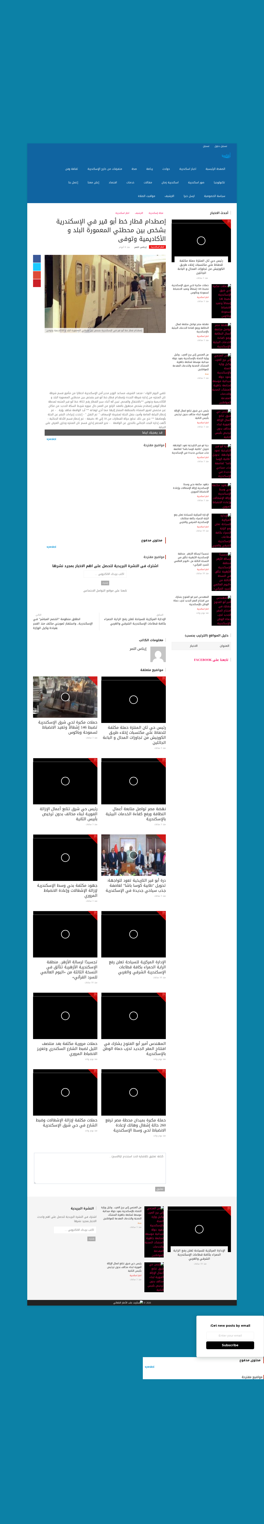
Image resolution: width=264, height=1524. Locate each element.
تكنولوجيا (220, 182)
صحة (135, 169)
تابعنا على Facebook (211, 660)
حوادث (166, 169)
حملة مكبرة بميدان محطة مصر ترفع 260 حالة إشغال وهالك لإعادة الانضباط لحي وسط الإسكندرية (135, 1125)
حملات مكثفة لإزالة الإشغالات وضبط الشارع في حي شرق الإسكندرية (66, 1122)
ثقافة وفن (72, 169)
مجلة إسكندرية (156, 213)
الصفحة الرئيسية (216, 169)
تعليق (160, 1189)
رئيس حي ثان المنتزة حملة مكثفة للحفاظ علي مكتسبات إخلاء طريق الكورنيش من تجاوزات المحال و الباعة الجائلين (134, 735)
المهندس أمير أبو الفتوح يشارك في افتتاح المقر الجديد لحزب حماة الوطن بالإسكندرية (134, 1048)
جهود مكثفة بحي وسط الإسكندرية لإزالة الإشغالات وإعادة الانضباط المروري (67, 890)
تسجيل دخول (221, 146)
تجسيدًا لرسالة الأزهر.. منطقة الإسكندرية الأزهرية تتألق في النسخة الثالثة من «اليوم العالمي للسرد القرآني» (68, 969)
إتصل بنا (73, 182)
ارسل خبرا (190, 196)
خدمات (130, 182)
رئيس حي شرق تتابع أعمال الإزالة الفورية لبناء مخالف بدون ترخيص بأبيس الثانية (68, 814)
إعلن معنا (94, 182)
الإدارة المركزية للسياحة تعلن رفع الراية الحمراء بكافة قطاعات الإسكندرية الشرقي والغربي (135, 621)
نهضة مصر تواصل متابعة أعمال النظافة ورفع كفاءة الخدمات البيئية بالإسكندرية (136, 814)
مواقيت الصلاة (147, 196)
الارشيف (170, 196)
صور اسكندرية (196, 182)
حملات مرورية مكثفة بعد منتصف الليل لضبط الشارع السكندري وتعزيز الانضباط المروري (67, 1048)
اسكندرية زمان (171, 182)
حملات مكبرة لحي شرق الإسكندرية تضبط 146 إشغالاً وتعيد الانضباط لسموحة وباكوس (67, 727)
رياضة (150, 169)
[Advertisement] (148, 71)
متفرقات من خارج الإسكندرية (105, 169)
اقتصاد (113, 182)
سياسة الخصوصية (215, 196)
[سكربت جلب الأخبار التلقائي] (128, 1303)
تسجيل (206, 146)
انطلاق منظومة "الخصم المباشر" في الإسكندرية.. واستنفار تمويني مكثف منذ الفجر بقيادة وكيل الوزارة (63, 623)
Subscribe (230, 1345)
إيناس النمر (140, 247)
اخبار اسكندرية (188, 169)
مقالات (148, 182)
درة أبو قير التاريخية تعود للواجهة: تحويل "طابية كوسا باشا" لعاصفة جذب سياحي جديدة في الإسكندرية (136, 885)
